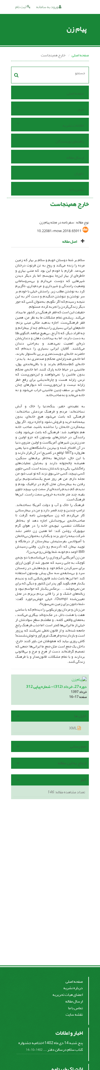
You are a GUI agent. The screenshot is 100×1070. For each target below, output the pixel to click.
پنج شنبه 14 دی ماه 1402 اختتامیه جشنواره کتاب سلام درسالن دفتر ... (50, 1046)
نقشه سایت (74, 1014)
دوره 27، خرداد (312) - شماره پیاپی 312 (56, 686)
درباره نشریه (73, 988)
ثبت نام (21, 7)
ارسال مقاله (75, 157)
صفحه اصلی (80, 55)
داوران (79, 173)
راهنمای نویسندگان (69, 141)
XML (73, 728)
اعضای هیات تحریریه (67, 994)
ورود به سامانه (47, 7)
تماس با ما (76, 189)
